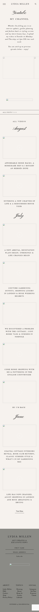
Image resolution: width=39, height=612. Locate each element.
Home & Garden (19, 594)
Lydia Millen (7, 589)
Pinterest (33, 593)
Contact (5, 593)
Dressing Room (19, 590)
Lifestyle (19, 597)
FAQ (4, 591)
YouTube (33, 591)
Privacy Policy (7, 597)
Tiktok (34, 595)
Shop (4, 595)
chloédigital (24, 604)
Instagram (33, 589)
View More (19, 511)
